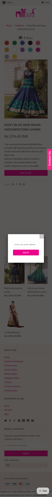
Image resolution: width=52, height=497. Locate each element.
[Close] (42, 236)
